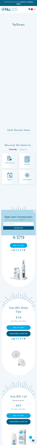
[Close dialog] (34, 211)
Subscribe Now (18, 228)
